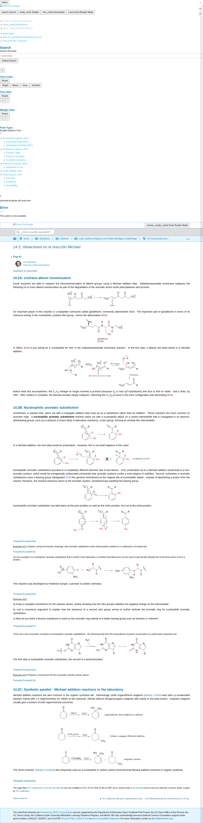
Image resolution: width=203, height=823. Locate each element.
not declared (138, 788)
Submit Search (9, 61)
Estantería (44, 238)
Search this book (8, 51)
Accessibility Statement (108, 818)
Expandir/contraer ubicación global (188, 238)
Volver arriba (18, 798)
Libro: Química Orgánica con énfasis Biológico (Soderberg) (108, 238)
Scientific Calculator (16, 160)
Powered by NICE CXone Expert (56, 812)
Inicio (26, 238)
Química (64, 238)
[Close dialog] (2, 211)
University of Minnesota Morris (36, 265)
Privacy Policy (68, 818)
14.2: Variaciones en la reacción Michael (45, 788)
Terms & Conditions (86, 818)
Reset (5, 80)
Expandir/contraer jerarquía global (16, 239)
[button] (11, 182)
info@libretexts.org (163, 818)
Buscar (18, 232)
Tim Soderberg (29, 262)
